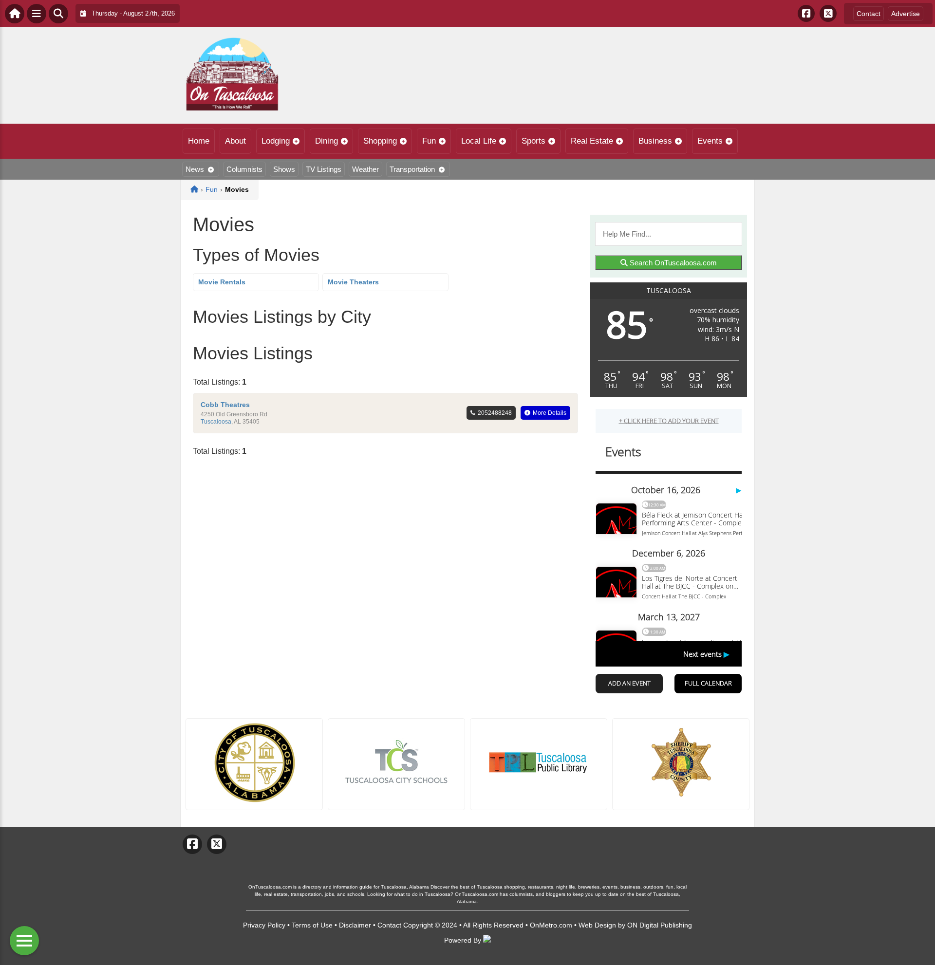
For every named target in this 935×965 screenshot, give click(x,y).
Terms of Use (312, 925)
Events (710, 141)
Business (655, 141)
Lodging (276, 141)
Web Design (597, 925)
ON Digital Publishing (659, 925)
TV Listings (323, 169)
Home (198, 141)
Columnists (244, 169)
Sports (533, 141)
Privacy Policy (264, 925)
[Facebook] (806, 13)
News (195, 169)
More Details (549, 412)
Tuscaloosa (216, 421)
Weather (365, 169)
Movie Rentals (221, 282)
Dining (326, 141)
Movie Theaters (353, 282)
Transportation (412, 169)
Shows (284, 169)
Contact (868, 14)
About (235, 141)
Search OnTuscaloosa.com (672, 263)
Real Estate (592, 141)
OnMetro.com (551, 925)
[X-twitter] (828, 13)
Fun (429, 141)
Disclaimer (355, 925)
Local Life (478, 141)
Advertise (905, 14)
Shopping (380, 141)
